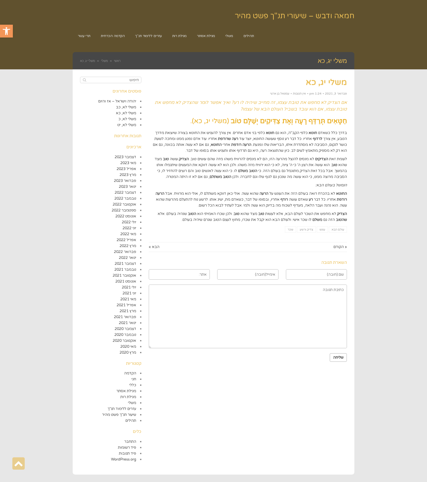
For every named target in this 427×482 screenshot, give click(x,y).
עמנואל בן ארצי (279, 93)
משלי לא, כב (126, 107)
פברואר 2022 (125, 252)
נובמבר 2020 (125, 334)
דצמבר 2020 (125, 329)
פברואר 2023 (125, 180)
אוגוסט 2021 (125, 281)
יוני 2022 (129, 228)
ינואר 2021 (127, 323)
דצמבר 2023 (125, 157)
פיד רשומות (127, 447)
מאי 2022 (128, 234)
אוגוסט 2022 (125, 216)
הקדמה (130, 373)
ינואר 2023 (127, 186)
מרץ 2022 (128, 246)
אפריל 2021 (126, 305)
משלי (132, 403)
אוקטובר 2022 (124, 204)
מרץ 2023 (128, 175)
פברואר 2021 (125, 317)
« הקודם (340, 247)
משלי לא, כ (127, 119)
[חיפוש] (84, 80)
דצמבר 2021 (125, 263)
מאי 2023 (128, 163)
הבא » (154, 247)
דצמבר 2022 (125, 192)
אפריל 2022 (126, 240)
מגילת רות (128, 397)
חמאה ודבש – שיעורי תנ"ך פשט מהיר (294, 15)
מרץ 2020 (128, 352)
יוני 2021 (129, 293)
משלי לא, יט (126, 125)
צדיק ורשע (306, 229)
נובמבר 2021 (125, 269)
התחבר (130, 441)
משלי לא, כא (126, 113)
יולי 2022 (129, 222)
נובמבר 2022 (125, 198)
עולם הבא (338, 229)
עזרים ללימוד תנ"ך (121, 408)
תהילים (130, 420)
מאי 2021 (128, 299)
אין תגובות (299, 93)
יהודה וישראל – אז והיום (117, 101)
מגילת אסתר (126, 391)
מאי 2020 (128, 346)
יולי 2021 (129, 287)
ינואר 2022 (127, 257)
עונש (322, 229)
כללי (132, 385)
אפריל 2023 (126, 169)
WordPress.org (123, 459)
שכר (290, 229)
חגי (133, 379)
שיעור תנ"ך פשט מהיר (119, 414)
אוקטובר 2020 (124, 340)
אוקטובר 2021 (124, 275)
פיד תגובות (127, 453)
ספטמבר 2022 (124, 210)
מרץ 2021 (128, 311)
